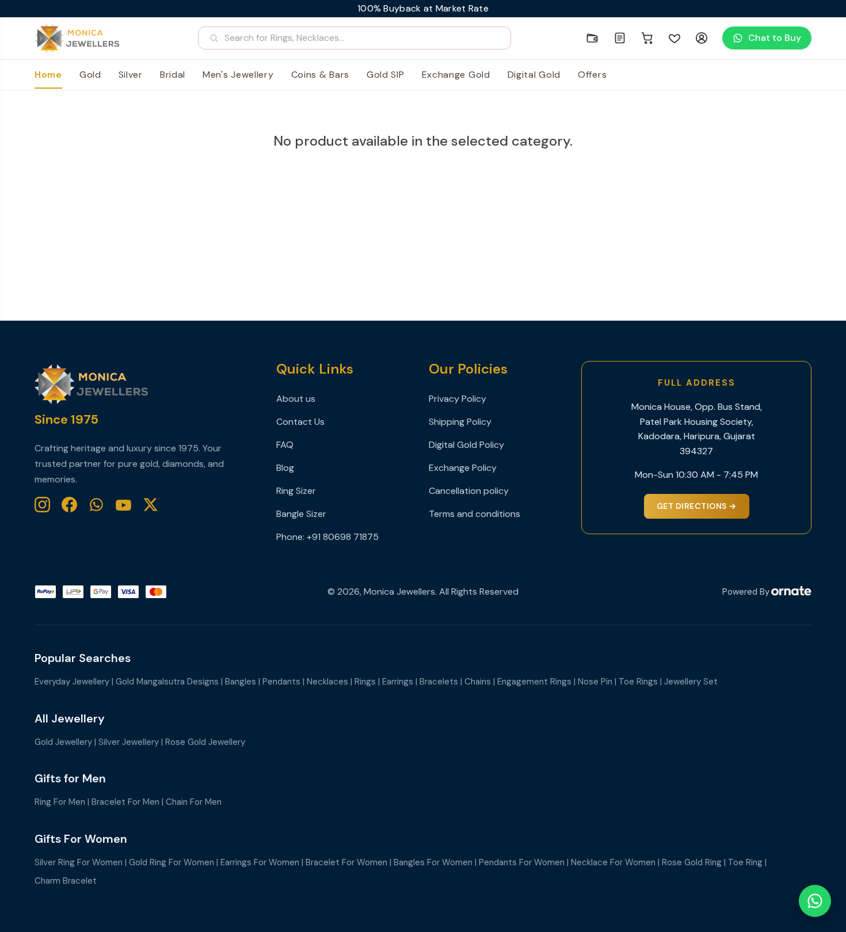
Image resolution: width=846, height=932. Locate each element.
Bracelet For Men (125, 802)
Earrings (397, 681)
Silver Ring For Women (79, 862)
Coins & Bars (320, 75)
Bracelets (439, 681)
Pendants (281, 681)
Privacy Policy (457, 399)
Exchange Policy (463, 468)
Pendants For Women (522, 862)
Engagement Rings (534, 681)
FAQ (285, 445)
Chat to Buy (774, 38)
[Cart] (647, 38)
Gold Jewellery (63, 742)
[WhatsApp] (96, 504)
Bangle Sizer (301, 514)
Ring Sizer (296, 491)
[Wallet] (592, 38)
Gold (90, 75)
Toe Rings (638, 681)
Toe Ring (745, 862)
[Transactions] (620, 38)
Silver (131, 75)
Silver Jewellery (128, 742)
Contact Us (300, 422)
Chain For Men (194, 802)
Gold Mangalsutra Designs (167, 681)
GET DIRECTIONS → (697, 506)
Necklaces (327, 681)
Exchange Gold (456, 75)
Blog (285, 468)
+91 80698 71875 (343, 537)
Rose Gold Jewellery (205, 742)
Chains (477, 681)
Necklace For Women (613, 862)
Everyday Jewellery (72, 681)
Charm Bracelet (66, 881)
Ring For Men (60, 802)
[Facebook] (69, 504)
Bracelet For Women (346, 862)
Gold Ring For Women (171, 862)
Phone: (291, 537)
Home (48, 75)
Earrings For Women (259, 862)
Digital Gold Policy (466, 445)
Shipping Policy (460, 422)
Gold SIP (386, 75)
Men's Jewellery (238, 75)
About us (295, 399)
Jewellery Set (691, 681)
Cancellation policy (469, 491)
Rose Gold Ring (692, 862)
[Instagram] (42, 504)
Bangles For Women (433, 862)
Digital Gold (534, 75)
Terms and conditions (474, 514)
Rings (365, 681)
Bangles (240, 681)
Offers (592, 75)
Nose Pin (595, 681)
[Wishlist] (674, 38)
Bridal (172, 75)
